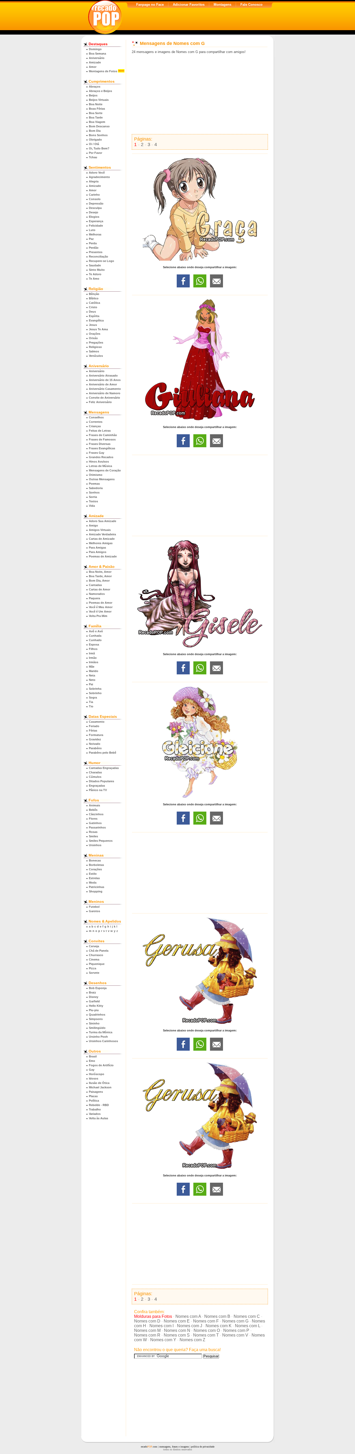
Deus (92, 311)
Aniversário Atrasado (103, 375)
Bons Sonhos (98, 135)
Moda (92, 882)
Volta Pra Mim (98, 615)
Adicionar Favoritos (189, 4)
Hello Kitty (96, 1005)
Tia (91, 701)
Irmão (93, 657)
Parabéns (95, 748)
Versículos (96, 355)
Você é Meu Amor (101, 607)
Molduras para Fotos (153, 1316)
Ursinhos (95, 845)
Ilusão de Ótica (99, 1082)
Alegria (93, 181)
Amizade (95, 62)
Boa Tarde (96, 117)
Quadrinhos (97, 1014)
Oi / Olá (94, 144)
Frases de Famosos (102, 439)
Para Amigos (97, 552)
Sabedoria (96, 488)
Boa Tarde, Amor (100, 576)
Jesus (93, 324)
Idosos (93, 1078)
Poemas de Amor (100, 602)
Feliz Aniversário (100, 402)
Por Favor (95, 152)
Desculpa (95, 207)
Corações (95, 869)
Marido (93, 671)
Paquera (94, 598)
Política (94, 1100)
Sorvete (94, 972)
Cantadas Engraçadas (104, 767)
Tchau (93, 157)
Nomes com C (247, 1316)
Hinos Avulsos (99, 461)
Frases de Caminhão (103, 435)
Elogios (94, 216)
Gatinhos (95, 823)
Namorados (97, 593)
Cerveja (94, 946)
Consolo (95, 199)
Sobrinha (95, 688)
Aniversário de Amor (103, 384)
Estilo (93, 873)
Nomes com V (235, 1335)
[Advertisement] (200, 94)
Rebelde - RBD (99, 1105)
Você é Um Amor (100, 611)
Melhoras (95, 234)
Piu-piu (94, 1010)
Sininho (94, 1023)
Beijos (93, 95)
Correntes (95, 421)
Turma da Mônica (100, 1032)
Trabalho (95, 1109)
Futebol (94, 906)
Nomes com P (236, 1330)
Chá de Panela (98, 950)
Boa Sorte (95, 113)
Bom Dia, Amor (99, 580)
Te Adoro (95, 274)
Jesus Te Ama (98, 329)
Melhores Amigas (101, 543)
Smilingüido (97, 1027)
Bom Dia (95, 130)
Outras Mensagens (102, 479)
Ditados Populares (101, 781)
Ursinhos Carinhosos (103, 1041)
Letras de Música (100, 466)
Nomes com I (161, 1326)
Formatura (96, 734)
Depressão (96, 203)
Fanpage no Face (150, 4)
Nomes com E (177, 1321)
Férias (93, 730)
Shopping (95, 891)
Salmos (94, 351)
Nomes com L (247, 1326)
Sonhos (94, 492)
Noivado (94, 743)
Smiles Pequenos (101, 840)
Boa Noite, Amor (100, 571)
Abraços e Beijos (100, 91)
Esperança (96, 221)
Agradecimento (99, 177)
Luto (92, 230)
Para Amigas (97, 547)
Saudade (95, 265)
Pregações (96, 342)
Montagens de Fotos (103, 71)
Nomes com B (217, 1316)
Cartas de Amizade (102, 538)
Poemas (94, 483)
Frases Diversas (99, 443)
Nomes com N (177, 1330)
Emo (92, 1060)
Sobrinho (95, 693)
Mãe (91, 666)
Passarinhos (97, 827)
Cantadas (95, 585)
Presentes (95, 252)
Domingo (95, 49)
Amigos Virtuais (100, 529)
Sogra (93, 697)
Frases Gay (96, 452)
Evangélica (96, 320)
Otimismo (95, 474)
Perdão (93, 247)
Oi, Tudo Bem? (99, 148)
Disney (93, 996)
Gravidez (95, 739)
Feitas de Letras (100, 430)
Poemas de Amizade (103, 556)
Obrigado (95, 139)
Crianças (95, 426)
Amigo (93, 525)
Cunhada (95, 635)
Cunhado (95, 640)
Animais (94, 805)
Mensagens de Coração (105, 470)
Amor (92, 66)
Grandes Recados (101, 457)
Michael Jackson (100, 1087)
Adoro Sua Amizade (102, 521)
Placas (93, 1096)
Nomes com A (188, 1316)
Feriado (94, 726)
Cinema (94, 959)
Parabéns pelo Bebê (102, 752)
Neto (92, 679)
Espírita (94, 316)
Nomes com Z (192, 1340)
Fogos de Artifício (101, 1065)
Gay (91, 1069)
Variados (95, 1113)
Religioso (95, 346)
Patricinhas (96, 887)
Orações (94, 333)
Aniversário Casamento (105, 388)
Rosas (93, 831)
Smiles (93, 836)
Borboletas (96, 864)
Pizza (92, 968)
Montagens (222, 4)
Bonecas (95, 860)
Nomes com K (219, 1326)
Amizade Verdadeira (102, 534)
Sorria (93, 496)
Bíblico (93, 298)
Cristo (93, 307)
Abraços (94, 86)
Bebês (93, 809)
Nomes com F (206, 1321)
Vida (92, 505)
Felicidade (96, 225)
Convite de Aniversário (104, 397)
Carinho (94, 194)
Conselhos (96, 417)
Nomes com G (235, 1321)
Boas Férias (97, 108)
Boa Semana (97, 53)
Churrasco (96, 955)
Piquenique (96, 963)
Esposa (94, 644)
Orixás (93, 338)
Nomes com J (189, 1326)
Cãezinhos (96, 814)
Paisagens (96, 1091)
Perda (93, 243)
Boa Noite (95, 104)
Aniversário (96, 58)
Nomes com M (147, 1330)
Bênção (94, 293)
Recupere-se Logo (101, 260)
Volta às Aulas (98, 1118)
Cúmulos (95, 776)
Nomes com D (147, 1321)
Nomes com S (177, 1335)
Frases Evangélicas (102, 448)
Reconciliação (98, 256)
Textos (93, 501)
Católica (94, 302)
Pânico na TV (98, 790)
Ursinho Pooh (98, 1036)
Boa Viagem (97, 121)
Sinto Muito (97, 269)
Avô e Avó (96, 631)
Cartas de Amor (99, 589)
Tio (91, 706)
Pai (91, 684)
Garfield (94, 1001)
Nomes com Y (163, 1340)
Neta (92, 675)
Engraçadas (97, 785)
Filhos (93, 648)
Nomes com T (206, 1335)
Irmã (92, 653)
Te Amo (94, 278)
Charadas (95, 772)
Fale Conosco (251, 4)
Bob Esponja (98, 988)
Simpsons (96, 1019)
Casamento (96, 721)
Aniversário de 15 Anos (105, 379)
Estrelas (94, 878)
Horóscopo (96, 1074)
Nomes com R (147, 1335)
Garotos (94, 911)
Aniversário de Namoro (104, 393)
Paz (91, 238)
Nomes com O (207, 1330)
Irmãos (93, 662)
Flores (93, 818)
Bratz (92, 992)
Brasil (93, 1056)
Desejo (93, 212)
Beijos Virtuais (99, 99)
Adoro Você (97, 172)
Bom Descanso (99, 126)
